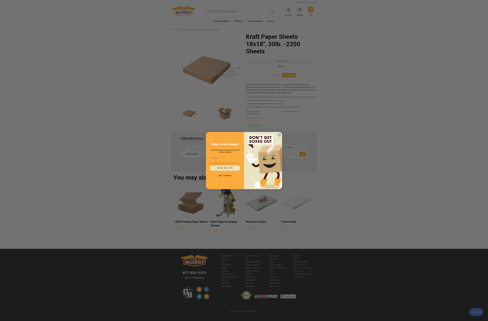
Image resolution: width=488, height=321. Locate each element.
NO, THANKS (225, 176)
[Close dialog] (279, 134)
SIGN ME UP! (225, 168)
